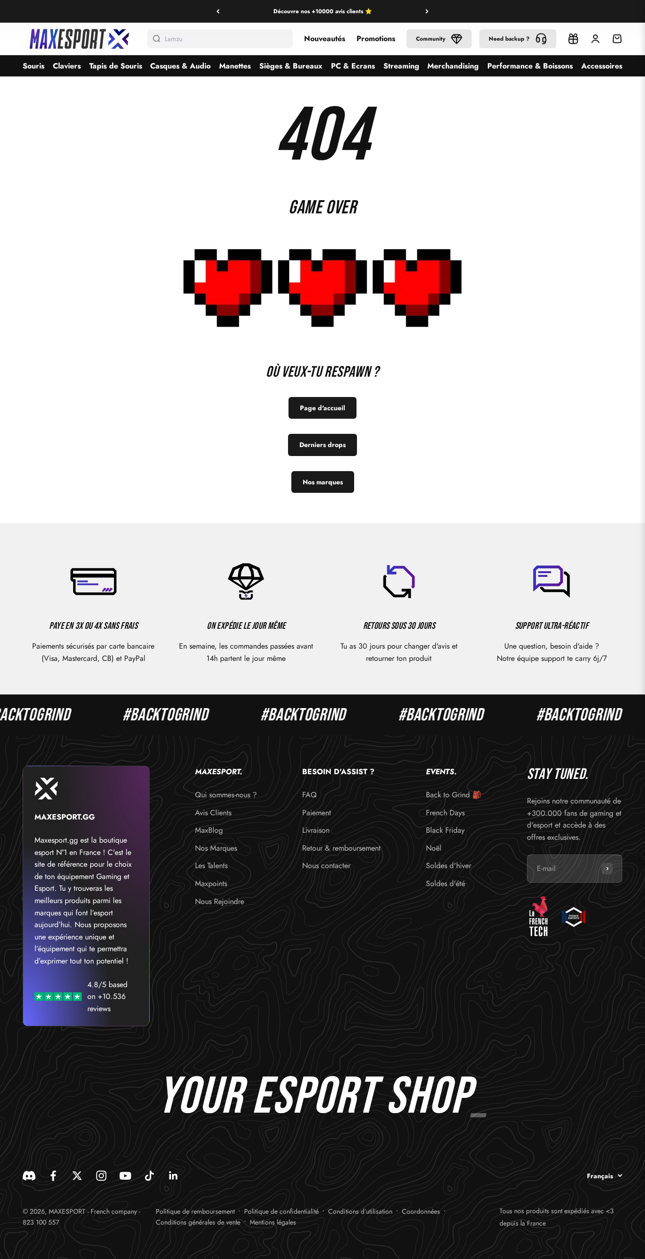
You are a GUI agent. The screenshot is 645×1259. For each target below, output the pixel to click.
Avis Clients (213, 812)
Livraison (316, 830)
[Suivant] (427, 11)
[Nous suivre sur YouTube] (125, 1175)
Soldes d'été (445, 883)
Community (430, 38)
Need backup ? (509, 38)
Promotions (375, 38)
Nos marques (323, 482)
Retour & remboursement (341, 848)
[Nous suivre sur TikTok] (149, 1175)
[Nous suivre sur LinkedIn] (173, 1175)
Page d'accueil (322, 408)
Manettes (235, 65)
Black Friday (445, 830)
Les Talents (211, 865)
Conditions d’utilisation (360, 1211)
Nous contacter (326, 865)
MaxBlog (209, 830)
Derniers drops (322, 444)
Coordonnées (421, 1211)
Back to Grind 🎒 (454, 794)
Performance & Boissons (530, 65)
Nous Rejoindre (219, 901)
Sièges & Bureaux (290, 65)
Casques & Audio (180, 65)
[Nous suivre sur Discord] (29, 1175)
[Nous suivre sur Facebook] (53, 1175)
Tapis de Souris (115, 65)
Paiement (316, 812)
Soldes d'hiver (448, 865)
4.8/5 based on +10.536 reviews (107, 996)
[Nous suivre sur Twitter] (77, 1175)
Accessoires (601, 65)
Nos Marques (216, 848)
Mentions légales (273, 1222)
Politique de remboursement (195, 1211)
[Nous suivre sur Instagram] (101, 1175)
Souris (33, 65)
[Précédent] (218, 11)
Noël (433, 848)
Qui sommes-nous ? (226, 794)
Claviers (67, 65)
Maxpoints (211, 883)
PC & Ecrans (353, 65)
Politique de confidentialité (281, 1211)
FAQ (309, 794)
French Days (445, 812)
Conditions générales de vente (198, 1222)
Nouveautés (324, 38)
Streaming (401, 65)
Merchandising (453, 65)
